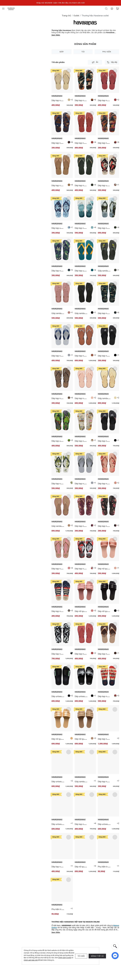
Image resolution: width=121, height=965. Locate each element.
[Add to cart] (68, 70)
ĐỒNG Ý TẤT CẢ (97, 956)
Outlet (76, 15)
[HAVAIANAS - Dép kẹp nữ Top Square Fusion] (108, 718)
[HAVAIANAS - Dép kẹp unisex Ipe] (62, 420)
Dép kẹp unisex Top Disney (64, 228)
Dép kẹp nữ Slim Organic (109, 483)
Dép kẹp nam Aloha (60, 270)
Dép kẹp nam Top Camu (85, 100)
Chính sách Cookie (64, 958)
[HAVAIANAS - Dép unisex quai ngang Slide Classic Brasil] (62, 676)
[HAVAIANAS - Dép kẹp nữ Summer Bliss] (85, 420)
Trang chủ (66, 15)
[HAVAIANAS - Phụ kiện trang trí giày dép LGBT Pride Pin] (108, 846)
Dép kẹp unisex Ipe (60, 441)
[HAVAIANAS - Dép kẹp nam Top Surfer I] (85, 207)
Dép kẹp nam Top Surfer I (86, 228)
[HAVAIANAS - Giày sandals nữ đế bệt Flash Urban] (108, 250)
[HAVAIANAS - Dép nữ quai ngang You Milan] (85, 590)
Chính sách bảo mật (31, 960)
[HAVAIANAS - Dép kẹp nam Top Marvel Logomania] (85, 548)
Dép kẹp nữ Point (82, 355)
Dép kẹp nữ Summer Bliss (86, 441)
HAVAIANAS (57, 96)
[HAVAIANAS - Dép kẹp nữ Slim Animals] (62, 378)
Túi (83, 51)
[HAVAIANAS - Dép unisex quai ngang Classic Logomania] (85, 676)
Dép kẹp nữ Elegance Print (63, 866)
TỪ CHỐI (81, 956)
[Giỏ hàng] (117, 8)
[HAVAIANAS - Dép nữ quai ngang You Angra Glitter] (108, 548)
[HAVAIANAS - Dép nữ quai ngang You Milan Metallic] (62, 718)
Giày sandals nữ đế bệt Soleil (64, 313)
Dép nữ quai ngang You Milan (88, 611)
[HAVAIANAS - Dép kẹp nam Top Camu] (85, 80)
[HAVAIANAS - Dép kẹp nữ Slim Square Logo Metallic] (85, 122)
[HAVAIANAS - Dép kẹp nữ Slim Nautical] (62, 590)
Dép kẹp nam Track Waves (63, 355)
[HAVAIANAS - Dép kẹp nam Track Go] (108, 335)
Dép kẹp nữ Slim (105, 781)
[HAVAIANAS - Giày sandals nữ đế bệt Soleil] (62, 292)
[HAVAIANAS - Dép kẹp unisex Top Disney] (108, 165)
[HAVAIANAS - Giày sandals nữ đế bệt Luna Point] (108, 378)
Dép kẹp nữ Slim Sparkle (62, 100)
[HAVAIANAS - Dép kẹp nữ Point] (85, 335)
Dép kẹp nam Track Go (108, 355)
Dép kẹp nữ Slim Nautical (63, 611)
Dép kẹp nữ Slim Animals (63, 398)
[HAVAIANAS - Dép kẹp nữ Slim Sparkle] (62, 80)
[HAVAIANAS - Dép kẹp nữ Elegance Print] (108, 633)
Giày (62, 51)
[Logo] (11, 8)
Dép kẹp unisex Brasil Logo (87, 270)
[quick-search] (115, 946)
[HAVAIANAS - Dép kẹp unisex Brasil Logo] (85, 250)
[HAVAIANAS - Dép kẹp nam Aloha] (62, 250)
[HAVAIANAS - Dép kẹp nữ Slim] (108, 761)
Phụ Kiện (106, 51)
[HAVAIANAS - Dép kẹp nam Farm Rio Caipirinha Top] (62, 463)
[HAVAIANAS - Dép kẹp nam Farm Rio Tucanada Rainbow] (62, 633)
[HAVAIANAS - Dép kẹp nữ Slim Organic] (108, 463)
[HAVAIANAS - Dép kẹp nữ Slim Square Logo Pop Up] (85, 633)
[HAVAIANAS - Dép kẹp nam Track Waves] (62, 335)
